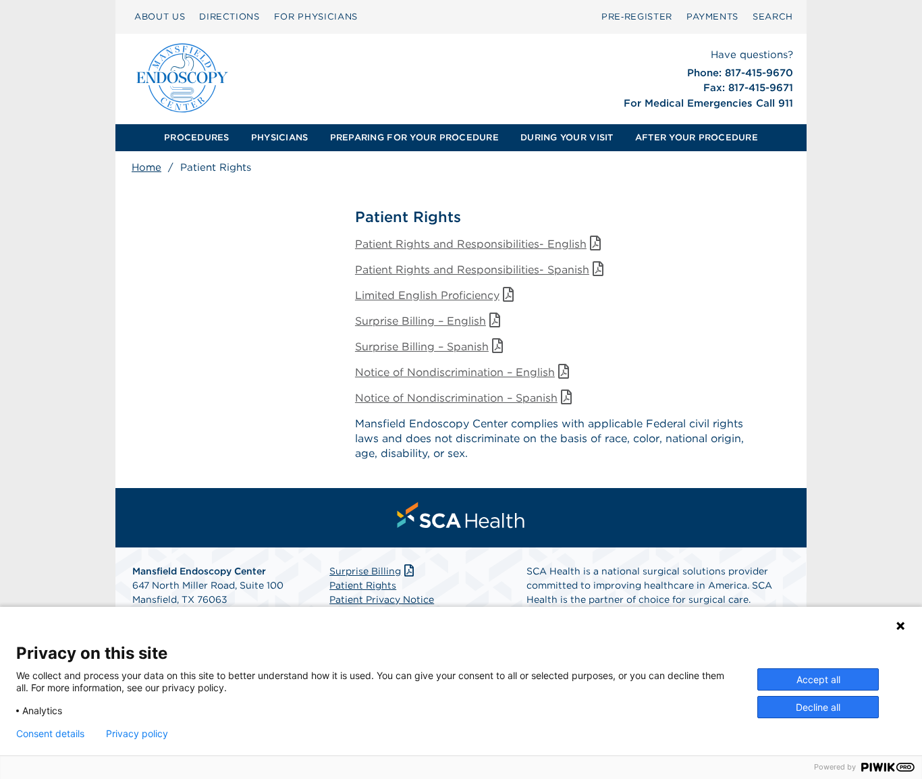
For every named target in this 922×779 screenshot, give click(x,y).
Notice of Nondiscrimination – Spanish (456, 398)
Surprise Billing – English (420, 321)
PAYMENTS (712, 16)
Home (146, 167)
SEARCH (773, 16)
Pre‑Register (636, 16)
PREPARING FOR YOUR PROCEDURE (414, 137)
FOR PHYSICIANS (316, 16)
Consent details (50, 733)
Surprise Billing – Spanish (422, 346)
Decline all (818, 707)
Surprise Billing (365, 571)
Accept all (818, 679)
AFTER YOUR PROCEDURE (696, 137)
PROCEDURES (196, 137)
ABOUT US (159, 16)
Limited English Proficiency (427, 295)
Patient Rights (362, 585)
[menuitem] (196, 137)
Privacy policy (137, 733)
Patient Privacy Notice (381, 599)
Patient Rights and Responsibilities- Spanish (472, 269)
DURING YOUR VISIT (566, 137)
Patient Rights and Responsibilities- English (471, 244)
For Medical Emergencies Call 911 (708, 103)
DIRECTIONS (229, 16)
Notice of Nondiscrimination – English (455, 372)
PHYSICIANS (279, 137)
